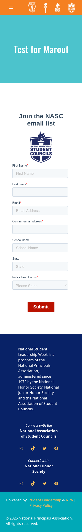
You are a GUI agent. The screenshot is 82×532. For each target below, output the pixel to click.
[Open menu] (11, 8)
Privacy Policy (41, 505)
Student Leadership (44, 500)
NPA (69, 500)
